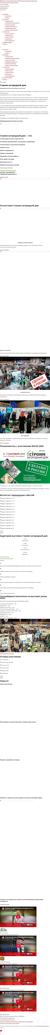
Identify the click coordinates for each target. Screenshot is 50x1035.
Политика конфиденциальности (7, 1019)
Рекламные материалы (10, 28)
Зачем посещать (9, 35)
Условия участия (9, 21)
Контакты (5, 44)
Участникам (5, 19)
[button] (6, 167)
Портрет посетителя (10, 24)
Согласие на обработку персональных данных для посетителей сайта (16, 1021)
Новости (7, 17)
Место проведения (9, 40)
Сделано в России (9, 37)
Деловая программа (7, 42)
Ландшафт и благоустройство (12, 23)
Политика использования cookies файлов (9, 1023)
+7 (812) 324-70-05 (4, 6)
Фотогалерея (8, 16)
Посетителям (6, 31)
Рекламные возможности (11, 26)
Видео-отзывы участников (11, 30)
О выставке (5, 14)
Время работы (8, 38)
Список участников (9, 33)
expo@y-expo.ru (3, 8)
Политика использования (43, 1026)
